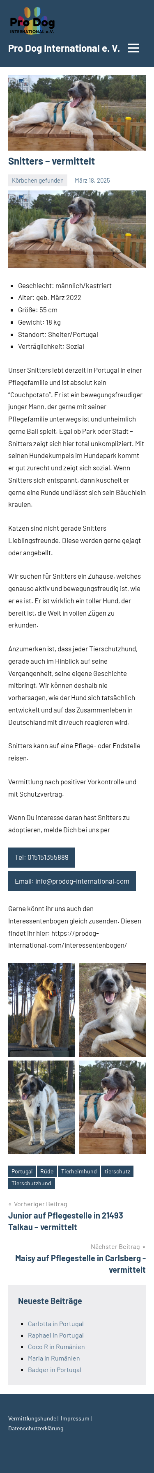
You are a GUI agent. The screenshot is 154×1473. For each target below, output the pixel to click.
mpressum (76, 1418)
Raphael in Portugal (56, 1335)
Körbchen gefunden (38, 180)
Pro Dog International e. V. (64, 48)
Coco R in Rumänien (56, 1346)
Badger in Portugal (54, 1369)
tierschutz (117, 1171)
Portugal (21, 1171)
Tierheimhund (79, 1171)
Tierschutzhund (31, 1183)
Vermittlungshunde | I (35, 1418)
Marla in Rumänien (54, 1358)
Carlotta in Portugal (56, 1323)
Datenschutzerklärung (35, 1428)
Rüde (46, 1171)
